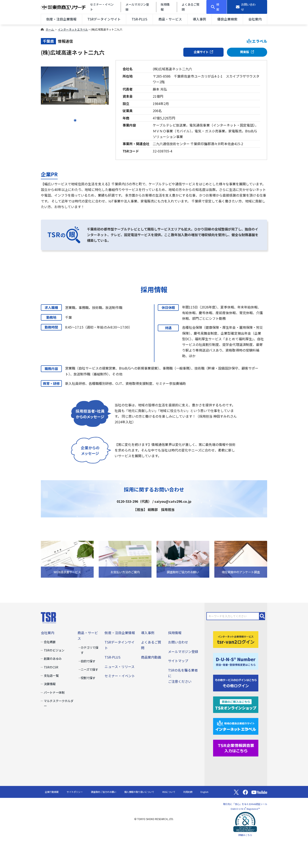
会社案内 (255, 19)
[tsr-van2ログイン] (235, 638)
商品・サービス (170, 19)
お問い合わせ (178, 642)
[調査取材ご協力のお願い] (183, 558)
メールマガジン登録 (183, 651)
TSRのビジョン (54, 650)
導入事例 (199, 19)
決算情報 (50, 684)
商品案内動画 (151, 657)
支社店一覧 (51, 675)
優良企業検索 (227, 19)
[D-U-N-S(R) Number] (235, 660)
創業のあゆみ (52, 658)
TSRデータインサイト (103, 19)
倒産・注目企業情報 (61, 19)
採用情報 (174, 632)
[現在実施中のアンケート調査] (240, 558)
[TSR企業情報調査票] (235, 747)
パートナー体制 (54, 692)
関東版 (245, 52)
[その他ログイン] (235, 682)
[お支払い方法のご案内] (125, 558)
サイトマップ (178, 660)
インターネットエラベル (73, 29)
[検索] (262, 616)
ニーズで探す (89, 669)
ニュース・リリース (119, 666)
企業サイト (201, 52)
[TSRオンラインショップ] (235, 704)
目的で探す (88, 661)
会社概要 (50, 642)
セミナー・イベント (120, 675)
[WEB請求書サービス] (67, 558)
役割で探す (88, 678)
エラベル (259, 41)
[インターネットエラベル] (235, 725)
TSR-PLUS (139, 19)
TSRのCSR (51, 667)
